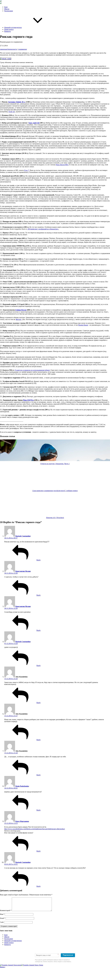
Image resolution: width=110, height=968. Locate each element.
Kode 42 (12, 112)
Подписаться (68, 955)
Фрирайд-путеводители (13, 27)
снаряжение (22, 49)
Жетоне (18, 319)
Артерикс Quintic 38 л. (16, 102)
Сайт (2, 922)
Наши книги (9, 29)
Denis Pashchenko (22, 786)
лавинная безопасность (8, 49)
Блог (6, 7)
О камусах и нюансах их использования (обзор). (32, 370)
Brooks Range (83, 325)
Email (2, 918)
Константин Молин (23, 571)
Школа (6, 9)
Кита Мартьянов (22, 821)
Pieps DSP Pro (28, 400)
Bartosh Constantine (23, 536)
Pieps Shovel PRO (62, 165)
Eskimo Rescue (21, 310)
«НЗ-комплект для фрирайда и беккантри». (43, 229)
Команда (7, 31)
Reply (39, 560)
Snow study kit (33, 123)
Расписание (8, 11)
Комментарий (5, 910)
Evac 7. (26, 170)
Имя (2, 914)
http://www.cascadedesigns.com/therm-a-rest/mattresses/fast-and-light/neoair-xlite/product (34, 829)
